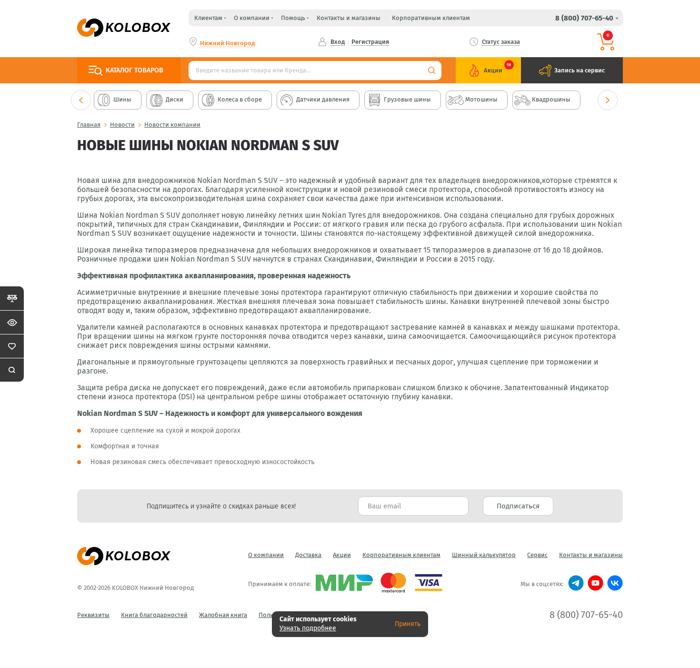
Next (608, 100)
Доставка (308, 554)
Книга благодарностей (154, 614)
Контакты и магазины (348, 17)
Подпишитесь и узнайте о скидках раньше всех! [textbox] (221, 506)
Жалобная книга (223, 614)
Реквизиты (93, 614)
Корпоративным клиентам (431, 17)
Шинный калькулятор (484, 554)
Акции (342, 554)
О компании (266, 554)
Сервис (537, 554)
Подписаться (518, 506)
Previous (81, 100)
